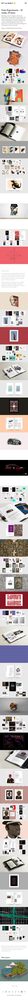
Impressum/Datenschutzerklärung (14, 995)
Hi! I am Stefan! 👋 (8, 3)
